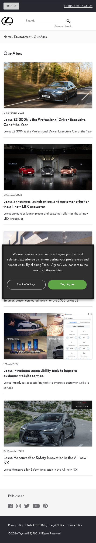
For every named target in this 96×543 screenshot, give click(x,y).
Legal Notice (57, 525)
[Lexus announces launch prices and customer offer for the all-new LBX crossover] (48, 167)
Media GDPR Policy (36, 525)
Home (7, 37)
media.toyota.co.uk (78, 6)
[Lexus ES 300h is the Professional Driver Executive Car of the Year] (48, 85)
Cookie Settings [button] (26, 284)
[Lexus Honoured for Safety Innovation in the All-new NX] (48, 423)
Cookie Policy (74, 525)
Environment (22, 37)
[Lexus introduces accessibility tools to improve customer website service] (48, 336)
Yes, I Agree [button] (67, 284)
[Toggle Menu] (90, 21)
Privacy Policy (15, 525)
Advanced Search (63, 26)
